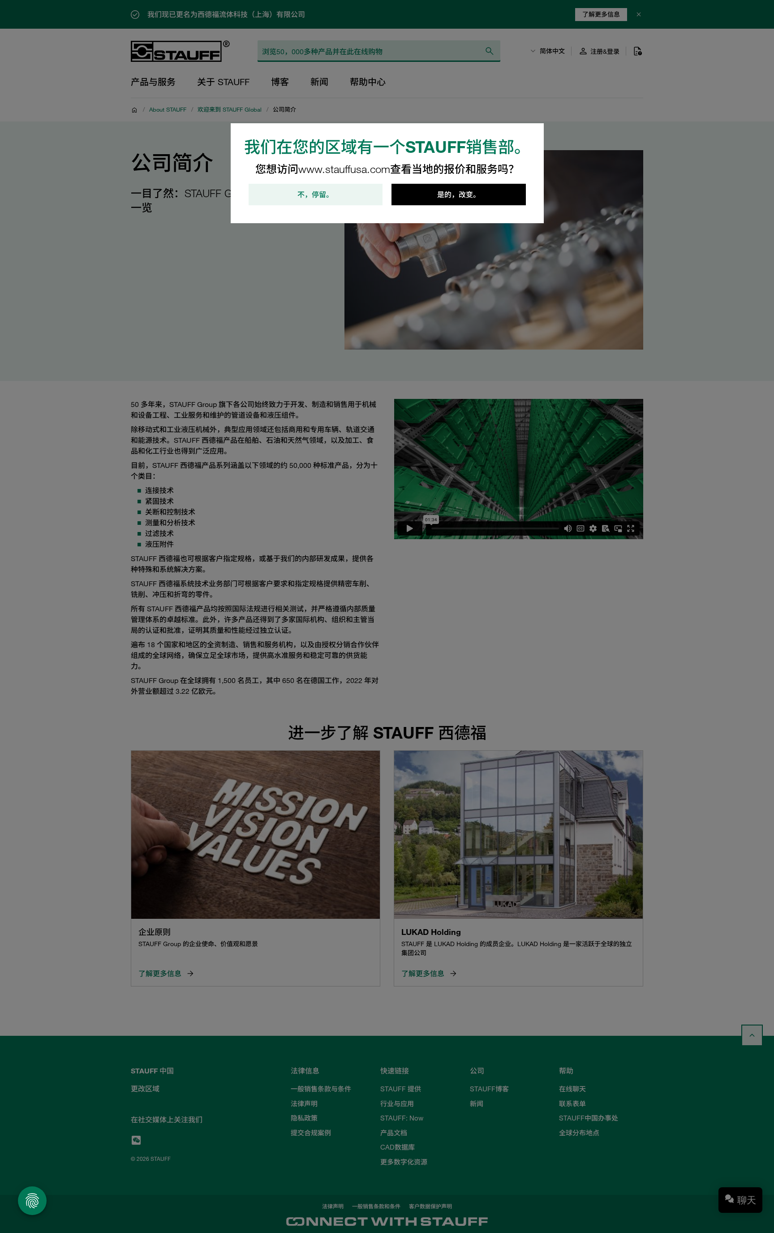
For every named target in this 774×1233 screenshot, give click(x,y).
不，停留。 (315, 194)
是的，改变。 (458, 194)
